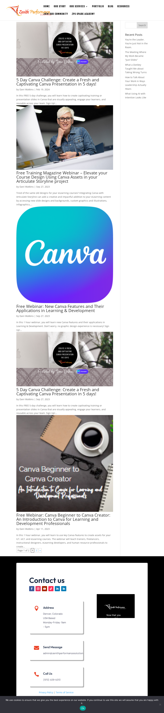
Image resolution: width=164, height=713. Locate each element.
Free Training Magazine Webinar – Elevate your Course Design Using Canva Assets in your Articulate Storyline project (61, 177)
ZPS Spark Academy (83, 14)
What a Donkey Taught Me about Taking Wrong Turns (136, 68)
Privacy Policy (46, 692)
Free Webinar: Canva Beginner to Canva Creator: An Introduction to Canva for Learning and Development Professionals (63, 519)
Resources (123, 6)
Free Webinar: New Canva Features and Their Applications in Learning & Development (60, 308)
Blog (110, 6)
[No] (160, 704)
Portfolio (98, 6)
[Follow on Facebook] (31, 588)
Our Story (60, 6)
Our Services (77, 6)
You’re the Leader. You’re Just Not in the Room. (136, 43)
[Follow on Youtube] (44, 588)
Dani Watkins (27, 89)
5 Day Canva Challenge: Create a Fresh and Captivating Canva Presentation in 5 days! (57, 82)
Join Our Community (56, 14)
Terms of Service (65, 692)
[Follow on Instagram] (38, 588)
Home (47, 6)
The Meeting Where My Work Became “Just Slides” (135, 56)
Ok (82, 708)
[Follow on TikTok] (50, 588)
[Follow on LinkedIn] (57, 588)
